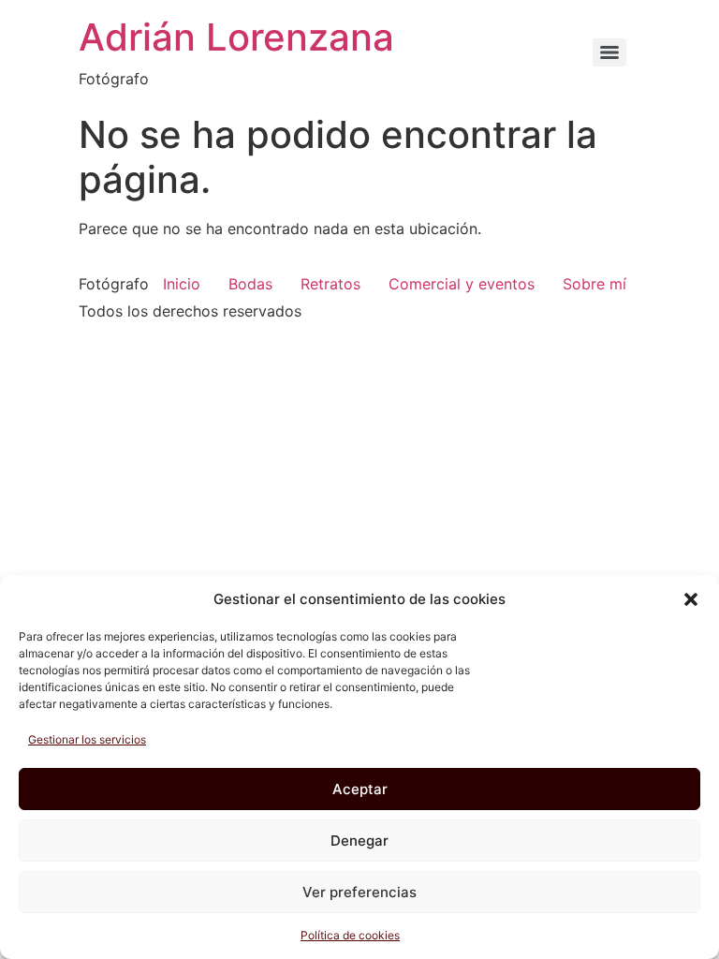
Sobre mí (594, 283)
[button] (691, 599)
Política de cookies (350, 935)
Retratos (330, 283)
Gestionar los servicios (87, 739)
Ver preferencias (359, 892)
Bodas (250, 283)
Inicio (181, 283)
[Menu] (609, 52)
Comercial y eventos (462, 283)
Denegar (359, 840)
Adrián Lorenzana (236, 37)
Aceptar (360, 789)
